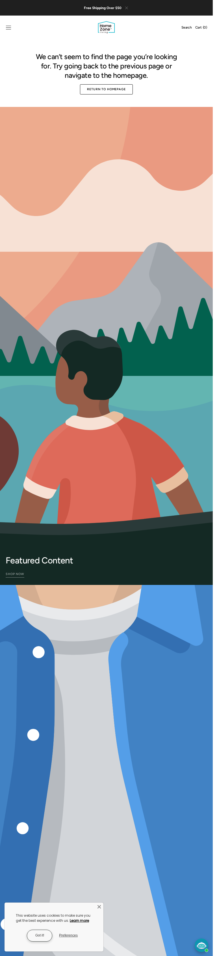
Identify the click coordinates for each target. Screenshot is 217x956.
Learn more (79, 920)
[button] (8, 27)
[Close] (99, 907)
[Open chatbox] (201, 945)
